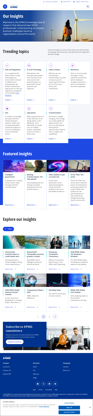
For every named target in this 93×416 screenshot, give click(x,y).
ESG (7, 113)
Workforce (75, 70)
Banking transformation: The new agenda (35, 177)
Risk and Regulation (13, 70)
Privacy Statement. (44, 406)
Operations (32, 113)
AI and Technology (35, 70)
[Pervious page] (38, 316)
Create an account (14, 342)
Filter (8, 229)
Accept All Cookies (69, 412)
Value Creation (55, 70)
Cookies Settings (69, 403)
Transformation (55, 113)
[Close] (90, 407)
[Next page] (55, 316)
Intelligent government (10, 176)
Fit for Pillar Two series (77, 176)
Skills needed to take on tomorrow (57, 176)
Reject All (69, 407)
